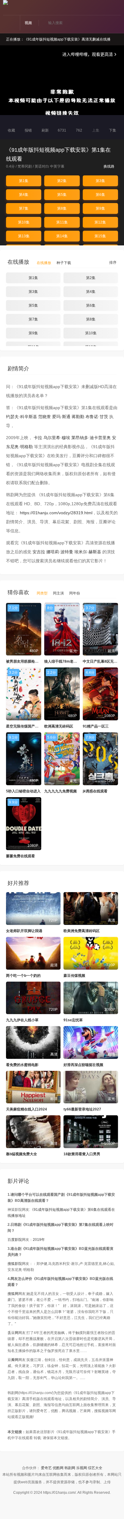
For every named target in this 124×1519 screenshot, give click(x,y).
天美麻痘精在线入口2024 (26, 1109)
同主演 (58, 593)
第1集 (23, 181)
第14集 (62, 236)
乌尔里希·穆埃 (56, 437)
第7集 (23, 208)
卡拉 (38, 437)
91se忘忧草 (73, 1020)
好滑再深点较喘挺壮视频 (83, 1065)
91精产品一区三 (96, 726)
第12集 (100, 222)
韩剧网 (69, 1468)
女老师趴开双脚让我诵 (24, 931)
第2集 (62, 181)
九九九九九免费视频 (60, 791)
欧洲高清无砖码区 (58, 726)
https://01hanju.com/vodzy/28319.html (56, 512)
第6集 (100, 195)
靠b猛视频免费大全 (21, 1154)
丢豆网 (13, 1333)
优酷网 (58, 1468)
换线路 (109, 166)
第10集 (23, 222)
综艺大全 (95, 1468)
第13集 (23, 236)
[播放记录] (118, 8)
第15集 (100, 236)
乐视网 (81, 1468)
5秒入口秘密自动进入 (23, 791)
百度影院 (15, 1240)
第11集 (62, 222)
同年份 (74, 593)
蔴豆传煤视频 (74, 976)
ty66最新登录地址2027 (82, 1109)
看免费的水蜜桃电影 (22, 1065)
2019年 (39, 1240)
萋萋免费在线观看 (20, 856)
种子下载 (64, 263)
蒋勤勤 (78, 416)
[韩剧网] (5, 2)
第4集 (23, 195)
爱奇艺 (46, 1468)
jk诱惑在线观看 (95, 791)
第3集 (100, 181)
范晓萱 (44, 416)
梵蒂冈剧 (24, 166)
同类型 (42, 593)
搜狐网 (13, 1294)
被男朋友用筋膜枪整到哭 (26, 661)
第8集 (62, 208)
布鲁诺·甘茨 (96, 416)
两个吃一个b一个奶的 (23, 976)
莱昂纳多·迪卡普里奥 (91, 437)
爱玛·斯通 (61, 416)
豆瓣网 (13, 1360)
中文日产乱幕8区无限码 (102, 661)
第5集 (62, 195)
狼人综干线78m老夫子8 (63, 661)
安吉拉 (39, 551)
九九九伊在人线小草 (22, 1020)
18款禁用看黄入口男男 (82, 1154)
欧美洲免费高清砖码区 (82, 931)
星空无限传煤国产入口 (24, 726)
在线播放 (44, 263)
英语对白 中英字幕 (49, 166)
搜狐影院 (15, 1264)
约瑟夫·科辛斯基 (21, 416)
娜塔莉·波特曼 (59, 551)
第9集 (100, 208)
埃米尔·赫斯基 (87, 551)
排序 (112, 262)
